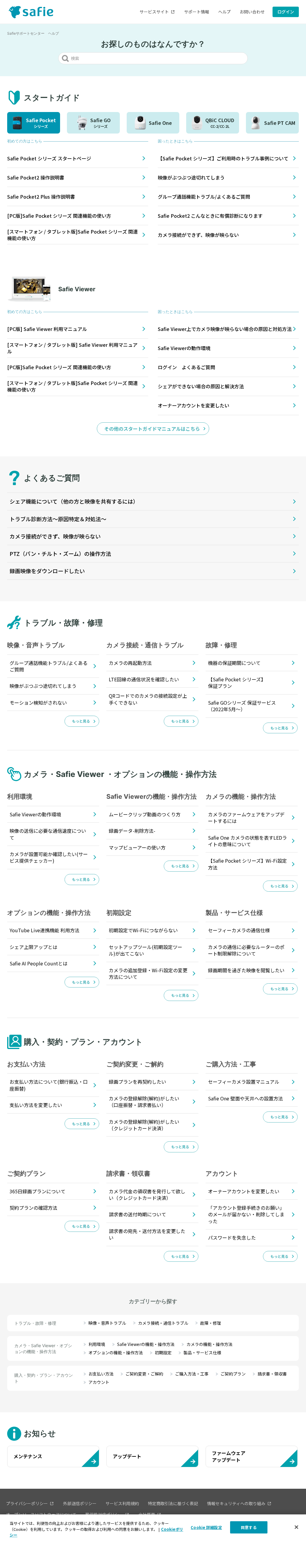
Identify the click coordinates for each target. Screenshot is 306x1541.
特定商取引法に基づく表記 (173, 1503)
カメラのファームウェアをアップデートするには (246, 817)
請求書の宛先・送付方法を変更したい (147, 1234)
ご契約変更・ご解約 (144, 1374)
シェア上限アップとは (33, 946)
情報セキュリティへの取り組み (236, 1503)
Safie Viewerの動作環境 (35, 814)
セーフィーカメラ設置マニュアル (243, 1081)
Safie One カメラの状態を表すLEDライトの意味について (247, 841)
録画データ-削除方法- (132, 830)
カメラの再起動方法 (130, 662)
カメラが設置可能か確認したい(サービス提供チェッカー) (49, 857)
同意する (249, 1527)
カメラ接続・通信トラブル (163, 1323)
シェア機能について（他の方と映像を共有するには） (74, 501)
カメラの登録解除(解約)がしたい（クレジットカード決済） (144, 1125)
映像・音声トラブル (107, 1323)
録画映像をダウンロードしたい (47, 571)
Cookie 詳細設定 (206, 1527)
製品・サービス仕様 (202, 1353)
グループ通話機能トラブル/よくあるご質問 (49, 666)
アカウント (98, 1382)
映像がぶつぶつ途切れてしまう (43, 685)
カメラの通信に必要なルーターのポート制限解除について (246, 950)
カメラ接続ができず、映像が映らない (55, 536)
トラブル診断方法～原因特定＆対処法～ (58, 519)
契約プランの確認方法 (33, 1207)
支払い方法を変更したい (36, 1104)
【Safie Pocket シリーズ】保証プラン (237, 682)
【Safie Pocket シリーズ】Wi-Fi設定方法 (247, 864)
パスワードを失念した (232, 1237)
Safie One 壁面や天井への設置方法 (245, 1098)
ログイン (285, 12)
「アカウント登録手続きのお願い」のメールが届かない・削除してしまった (246, 1214)
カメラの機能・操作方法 (209, 1344)
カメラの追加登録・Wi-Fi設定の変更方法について (148, 973)
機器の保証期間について (234, 662)
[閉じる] (296, 1527)
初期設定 (163, 1353)
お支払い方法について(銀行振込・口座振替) (49, 1085)
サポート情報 (196, 12)
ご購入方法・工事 (192, 1374)
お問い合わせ (252, 12)
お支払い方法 (101, 1374)
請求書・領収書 (272, 1374)
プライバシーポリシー (27, 1503)
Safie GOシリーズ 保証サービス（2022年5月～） (242, 706)
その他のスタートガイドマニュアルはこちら (152, 428)
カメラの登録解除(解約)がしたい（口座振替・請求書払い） (144, 1101)
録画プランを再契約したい (137, 1081)
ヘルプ (224, 12)
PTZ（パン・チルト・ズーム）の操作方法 (60, 553)
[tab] (33, 123)
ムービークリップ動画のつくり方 (144, 814)
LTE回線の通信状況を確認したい (144, 679)
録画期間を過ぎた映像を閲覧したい (246, 970)
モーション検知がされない (38, 702)
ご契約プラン (233, 1374)
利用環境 (96, 1344)
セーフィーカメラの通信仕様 (239, 930)
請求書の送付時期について (137, 1214)
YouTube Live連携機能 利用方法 (44, 930)
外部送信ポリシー (80, 1503)
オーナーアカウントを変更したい (243, 1191)
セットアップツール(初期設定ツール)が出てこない (145, 950)
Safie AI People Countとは (39, 963)
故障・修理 (210, 1323)
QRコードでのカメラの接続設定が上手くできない (148, 699)
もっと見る (81, 720)
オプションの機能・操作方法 (115, 1353)
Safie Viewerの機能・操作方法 (146, 1344)
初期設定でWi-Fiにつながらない (143, 930)
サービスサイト (154, 12)
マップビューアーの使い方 (137, 847)
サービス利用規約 (122, 1503)
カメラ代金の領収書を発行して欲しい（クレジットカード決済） (147, 1194)
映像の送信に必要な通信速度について (48, 834)
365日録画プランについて (37, 1191)
